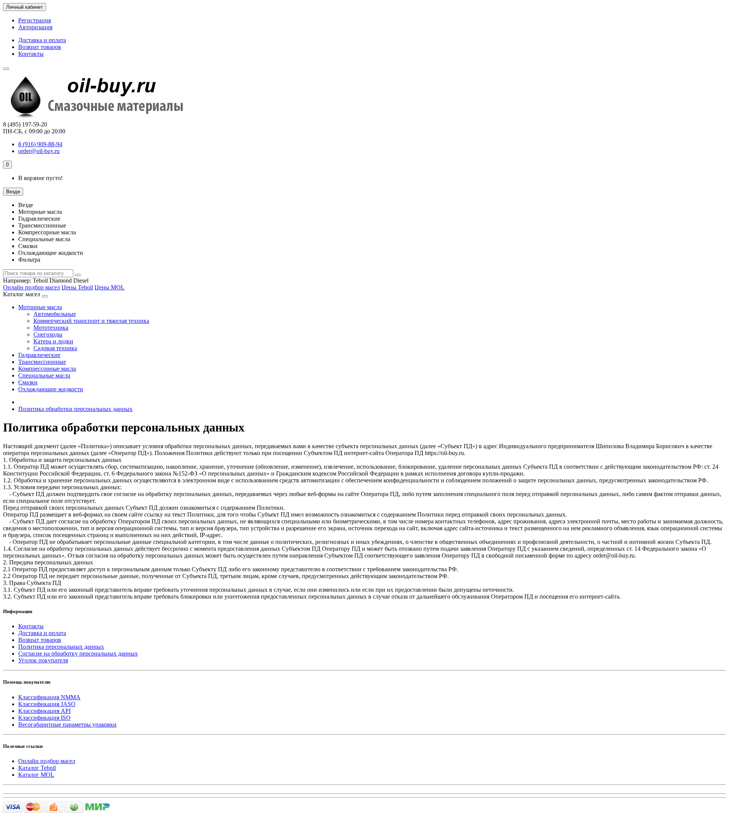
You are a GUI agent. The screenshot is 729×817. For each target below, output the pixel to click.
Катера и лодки (53, 341)
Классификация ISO (44, 717)
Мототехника (50, 327)
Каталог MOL (36, 774)
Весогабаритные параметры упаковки (67, 724)
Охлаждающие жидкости (50, 389)
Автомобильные (54, 314)
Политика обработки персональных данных (75, 409)
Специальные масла (44, 375)
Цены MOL (110, 287)
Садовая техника (55, 348)
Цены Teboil (77, 287)
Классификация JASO (47, 704)
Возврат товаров (39, 47)
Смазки (28, 382)
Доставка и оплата (42, 40)
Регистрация (34, 20)
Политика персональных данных (61, 646)
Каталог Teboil (37, 768)
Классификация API (44, 711)
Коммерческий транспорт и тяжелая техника (91, 321)
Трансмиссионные (42, 362)
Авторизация (35, 27)
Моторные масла (40, 307)
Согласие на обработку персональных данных (78, 653)
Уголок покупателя (43, 660)
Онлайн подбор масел (31, 287)
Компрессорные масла (47, 368)
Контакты (31, 54)
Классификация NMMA (49, 697)
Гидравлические (39, 355)
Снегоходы (47, 334)
